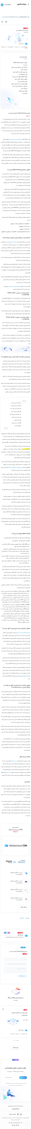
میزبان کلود (14, 761)
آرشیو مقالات (15, 1047)
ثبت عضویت (23, 1077)
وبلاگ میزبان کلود (23, 17)
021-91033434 (15, 1109)
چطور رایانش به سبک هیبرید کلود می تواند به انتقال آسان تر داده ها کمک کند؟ (19, 86)
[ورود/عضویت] (2, 4)
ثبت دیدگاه (22, 976)
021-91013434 (8, 5)
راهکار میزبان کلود (23, 91)
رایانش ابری (14, 242)
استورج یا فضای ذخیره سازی (23, 632)
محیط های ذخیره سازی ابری (15, 139)
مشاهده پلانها (24, 907)
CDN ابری (21, 918)
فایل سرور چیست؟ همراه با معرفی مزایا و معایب (19, 1014)
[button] (16, 1040)
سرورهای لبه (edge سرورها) (14, 467)
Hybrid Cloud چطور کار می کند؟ (19, 77)
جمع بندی (25, 93)
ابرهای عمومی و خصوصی (14, 286)
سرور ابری (8, 772)
